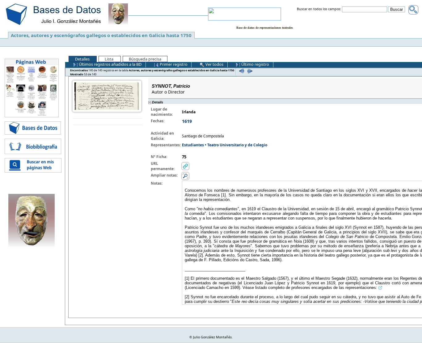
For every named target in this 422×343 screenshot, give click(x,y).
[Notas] (185, 175)
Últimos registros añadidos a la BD (109, 64)
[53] (249, 70)
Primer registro (173, 64)
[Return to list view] (107, 122)
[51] (241, 70)
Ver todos (214, 64)
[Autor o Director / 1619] (107, 96)
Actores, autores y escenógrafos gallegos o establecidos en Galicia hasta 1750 (101, 35)
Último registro (254, 64)
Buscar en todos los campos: (319, 9)
